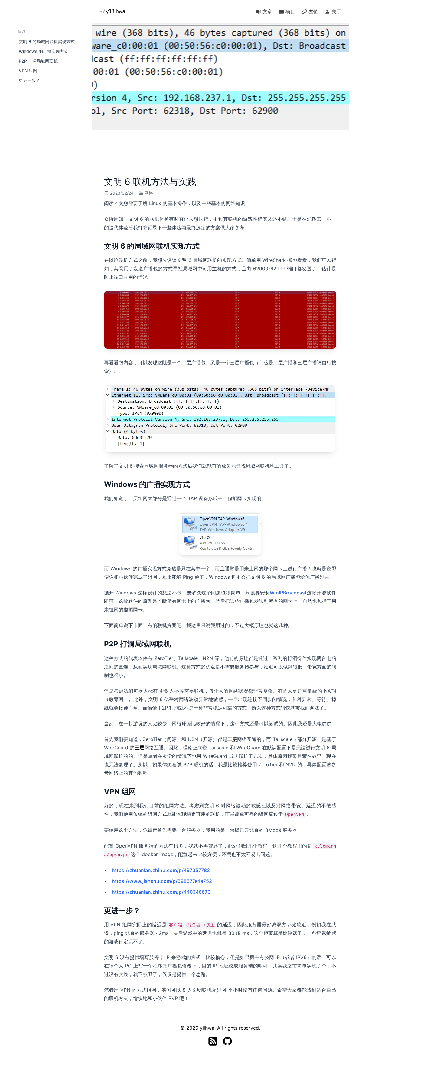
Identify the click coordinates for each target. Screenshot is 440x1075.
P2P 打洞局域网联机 (38, 60)
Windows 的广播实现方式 (43, 51)
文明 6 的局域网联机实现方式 (47, 41)
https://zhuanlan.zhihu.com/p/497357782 (161, 870)
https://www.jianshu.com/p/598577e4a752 (162, 881)
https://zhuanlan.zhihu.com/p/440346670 (161, 892)
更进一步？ (29, 80)
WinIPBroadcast (288, 593)
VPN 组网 (28, 70)
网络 (149, 192)
